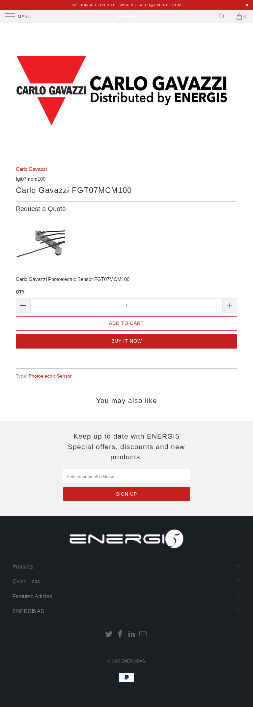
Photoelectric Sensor (50, 376)
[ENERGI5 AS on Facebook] (121, 635)
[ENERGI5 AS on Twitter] (109, 635)
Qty (20, 292)
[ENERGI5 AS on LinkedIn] (132, 635)
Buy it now (126, 341)
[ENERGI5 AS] (126, 16)
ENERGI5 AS (133, 661)
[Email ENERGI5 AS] (143, 635)
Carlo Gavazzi (31, 169)
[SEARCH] (222, 16)
